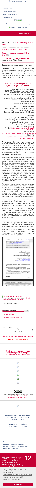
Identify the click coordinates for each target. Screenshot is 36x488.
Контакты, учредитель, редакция (12, 317)
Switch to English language (18, 27)
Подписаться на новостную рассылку (18, 24)
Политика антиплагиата (9, 14)
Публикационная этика (9, 11)
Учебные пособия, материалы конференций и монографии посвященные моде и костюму (18, 352)
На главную (7, 442)
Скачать (5, 289)
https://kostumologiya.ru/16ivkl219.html (15, 49)
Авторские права (7, 8)
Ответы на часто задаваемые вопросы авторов (18, 336)
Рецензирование (7, 17)
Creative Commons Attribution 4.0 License (17, 299)
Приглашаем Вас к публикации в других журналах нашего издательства (18, 417)
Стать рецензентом (8, 314)
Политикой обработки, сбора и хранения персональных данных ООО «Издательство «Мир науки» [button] (17, 477)
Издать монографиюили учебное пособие (18, 425)
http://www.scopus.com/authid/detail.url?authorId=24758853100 (20, 137)
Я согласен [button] (18, 484)
